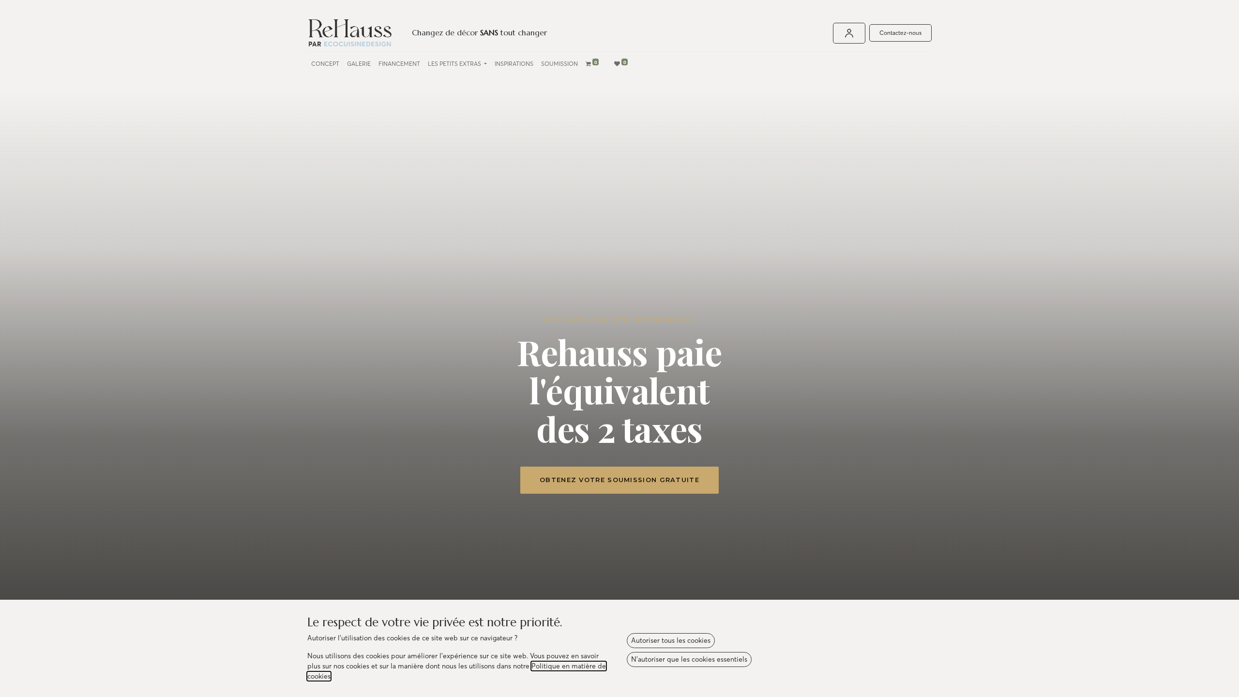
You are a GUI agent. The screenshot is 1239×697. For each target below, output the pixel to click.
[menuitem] (325, 64)
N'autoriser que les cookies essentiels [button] (689, 659)
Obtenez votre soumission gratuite (619, 480)
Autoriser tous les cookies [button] (670, 640)
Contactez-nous (900, 32)
